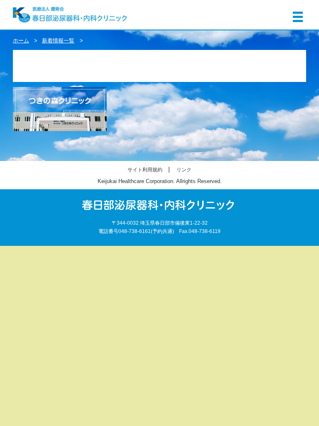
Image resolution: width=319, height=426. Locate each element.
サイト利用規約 (145, 169)
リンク (184, 169)
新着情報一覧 (58, 41)
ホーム (21, 41)
